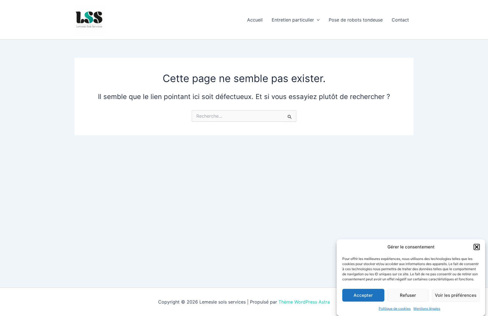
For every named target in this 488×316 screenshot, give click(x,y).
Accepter (363, 295)
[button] (477, 247)
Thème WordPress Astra (304, 302)
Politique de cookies (395, 308)
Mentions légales (426, 308)
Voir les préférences (455, 295)
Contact (400, 20)
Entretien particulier (293, 20)
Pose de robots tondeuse (356, 20)
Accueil (255, 20)
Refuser (408, 295)
